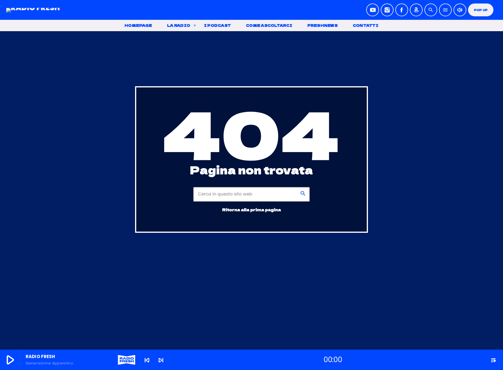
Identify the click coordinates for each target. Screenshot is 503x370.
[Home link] (33, 10)
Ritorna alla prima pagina (251, 209)
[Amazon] (416, 9)
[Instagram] (387, 9)
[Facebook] (401, 9)
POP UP (481, 10)
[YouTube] (372, 9)
